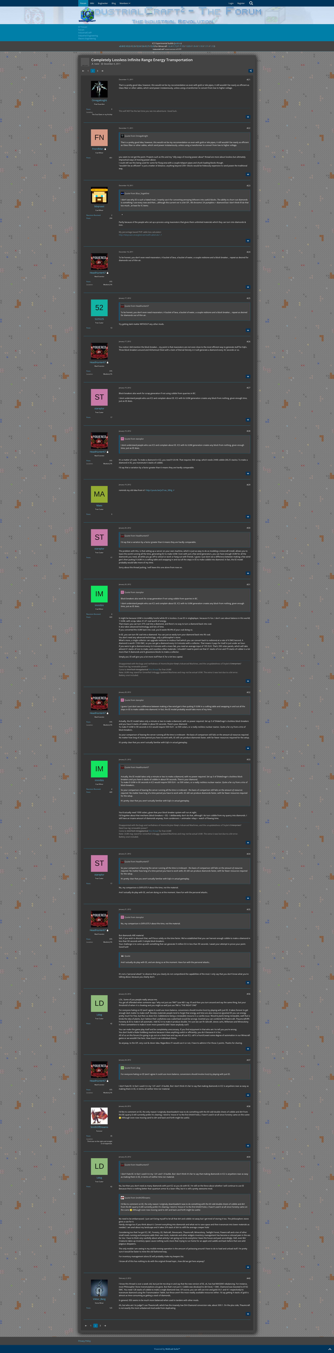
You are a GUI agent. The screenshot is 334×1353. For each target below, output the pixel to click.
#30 (248, 528)
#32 (248, 692)
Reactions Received (93, 215)
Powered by (167, 1349)
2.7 (147, 46)
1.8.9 (188, 46)
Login (231, 3)
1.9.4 (194, 46)
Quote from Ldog (132, 1068)
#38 (248, 1106)
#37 (248, 1060)
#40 (248, 1278)
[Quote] (248, 117)
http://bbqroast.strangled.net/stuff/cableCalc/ (139, 235)
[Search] (251, 3)
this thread (153, 669)
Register (241, 3)
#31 (248, 584)
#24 (248, 252)
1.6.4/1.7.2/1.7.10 (176, 46)
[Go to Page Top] (330, 1349)
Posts (88, 109)
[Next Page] (102, 71)
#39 (248, 1157)
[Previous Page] (83, 71)
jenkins (177, 43)
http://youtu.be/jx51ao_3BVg (159, 490)
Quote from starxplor (134, 438)
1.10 (201, 46)
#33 (248, 759)
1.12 (212, 46)
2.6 (143, 46)
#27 (248, 387)
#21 (248, 79)
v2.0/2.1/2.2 (124, 46)
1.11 (206, 46)
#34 (248, 854)
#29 (248, 484)
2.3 (133, 46)
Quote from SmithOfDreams (137, 1197)
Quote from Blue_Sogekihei (137, 193)
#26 (248, 341)
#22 (248, 128)
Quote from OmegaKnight (136, 136)
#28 (248, 431)
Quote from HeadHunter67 (137, 306)
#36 (248, 994)
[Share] (250, 71)
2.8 (152, 46)
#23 (248, 185)
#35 (248, 909)
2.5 (138, 46)
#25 (248, 298)
